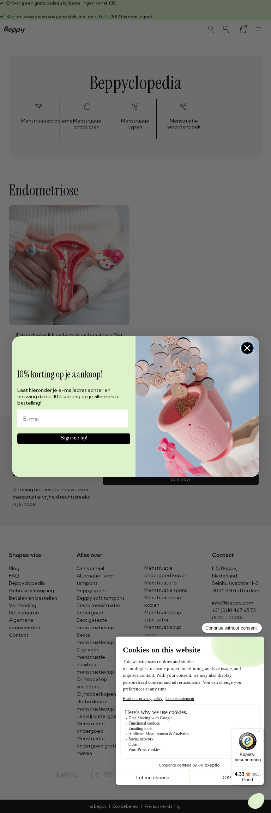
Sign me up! (74, 438)
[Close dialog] (247, 348)
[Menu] (259, 732)
